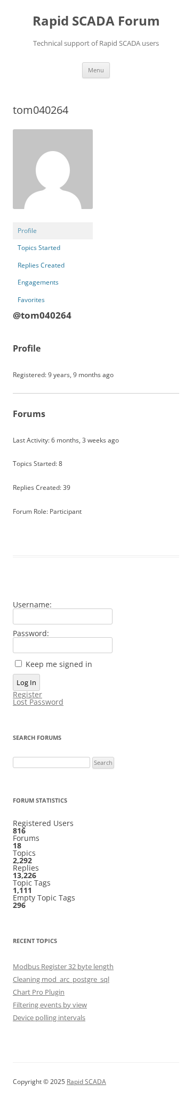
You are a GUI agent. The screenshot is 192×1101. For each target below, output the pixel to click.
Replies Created (41, 265)
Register (27, 694)
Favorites (31, 299)
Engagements (38, 282)
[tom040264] (53, 217)
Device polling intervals (49, 1017)
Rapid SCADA (86, 1081)
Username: (32, 604)
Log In (26, 682)
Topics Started (39, 247)
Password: (31, 633)
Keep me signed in (59, 664)
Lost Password (38, 702)
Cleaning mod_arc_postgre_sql (61, 979)
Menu (96, 70)
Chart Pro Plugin (39, 992)
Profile (27, 230)
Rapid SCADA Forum (96, 21)
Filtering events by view (50, 1005)
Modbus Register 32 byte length (63, 966)
